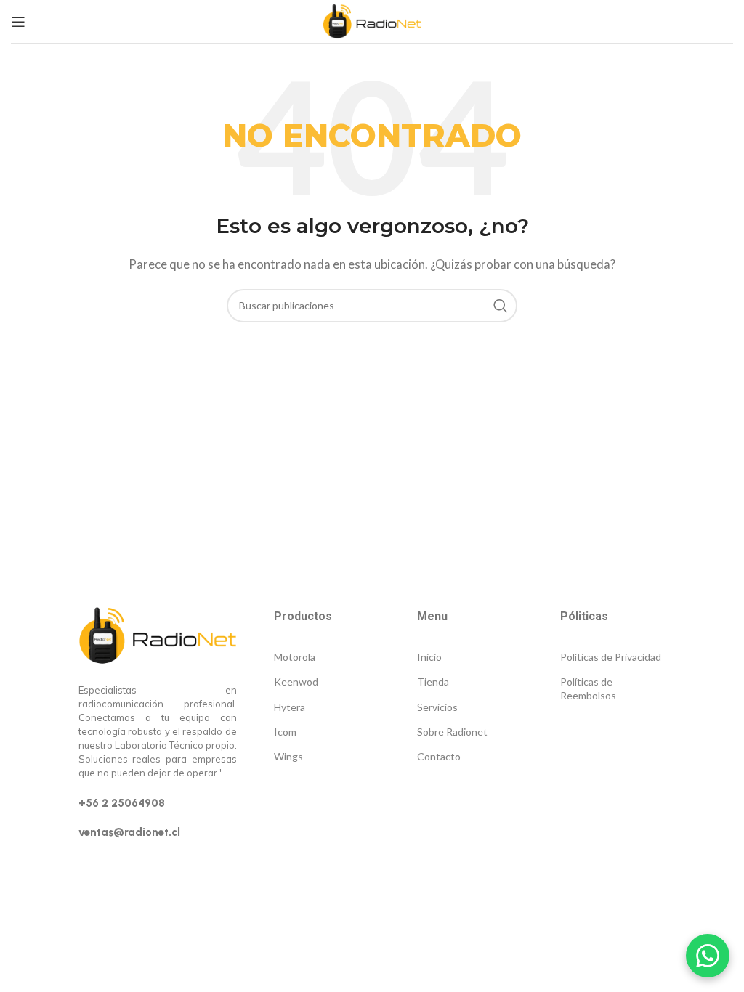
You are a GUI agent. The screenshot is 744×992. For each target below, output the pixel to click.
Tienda (433, 681)
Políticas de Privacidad (610, 657)
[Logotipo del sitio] (372, 19)
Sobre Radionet (452, 731)
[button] (707, 955)
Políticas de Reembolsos (588, 688)
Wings (288, 756)
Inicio (429, 657)
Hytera (289, 707)
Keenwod (296, 681)
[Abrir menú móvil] (18, 21)
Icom (285, 731)
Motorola (294, 657)
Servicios (437, 707)
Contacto (439, 756)
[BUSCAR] (500, 305)
